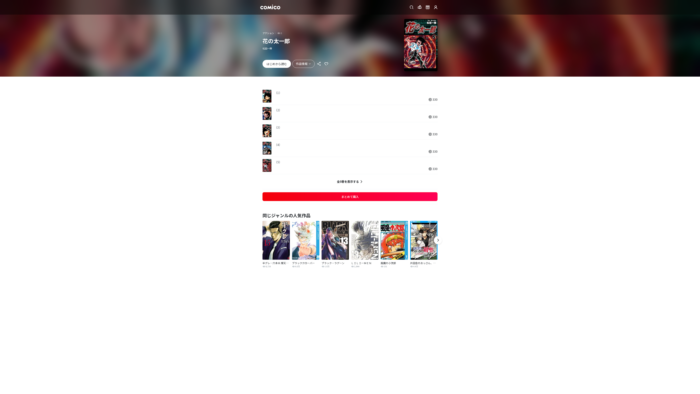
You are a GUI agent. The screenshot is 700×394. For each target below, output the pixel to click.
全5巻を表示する (348, 181)
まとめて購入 (350, 196)
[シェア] (319, 64)
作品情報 (302, 63)
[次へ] (438, 240)
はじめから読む (277, 64)
